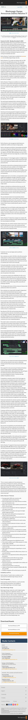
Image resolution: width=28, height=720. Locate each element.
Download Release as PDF (14, 625)
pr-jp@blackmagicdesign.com (8, 649)
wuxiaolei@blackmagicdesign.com (9, 659)
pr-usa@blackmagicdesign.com (9, 677)
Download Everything (14, 633)
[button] (10, 33)
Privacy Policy (21, 713)
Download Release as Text (14, 629)
